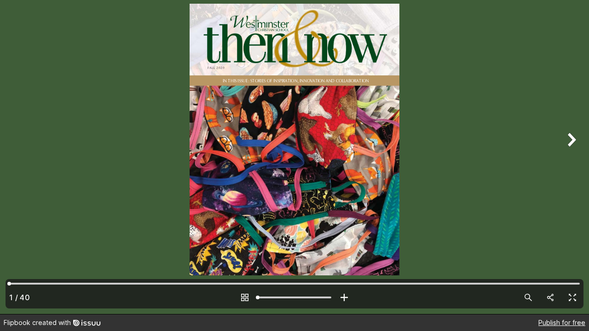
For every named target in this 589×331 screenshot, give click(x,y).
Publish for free (561, 322)
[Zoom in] (344, 297)
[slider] (294, 297)
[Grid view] (245, 297)
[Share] (550, 297)
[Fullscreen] (572, 297)
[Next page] (570, 157)
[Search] (528, 297)
